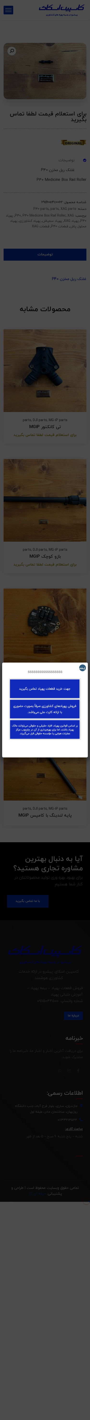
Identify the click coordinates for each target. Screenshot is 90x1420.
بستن (82, 667)
